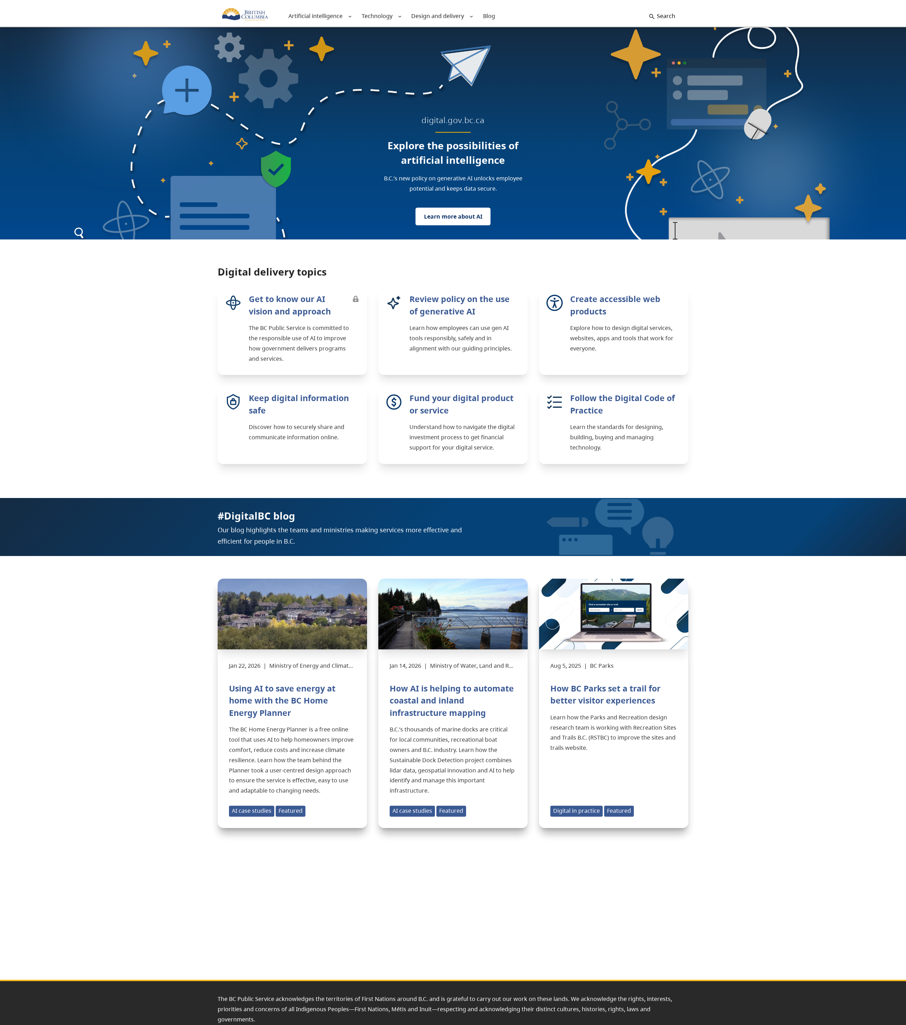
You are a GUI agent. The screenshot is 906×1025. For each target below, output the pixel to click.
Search (666, 16)
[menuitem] (315, 16)
